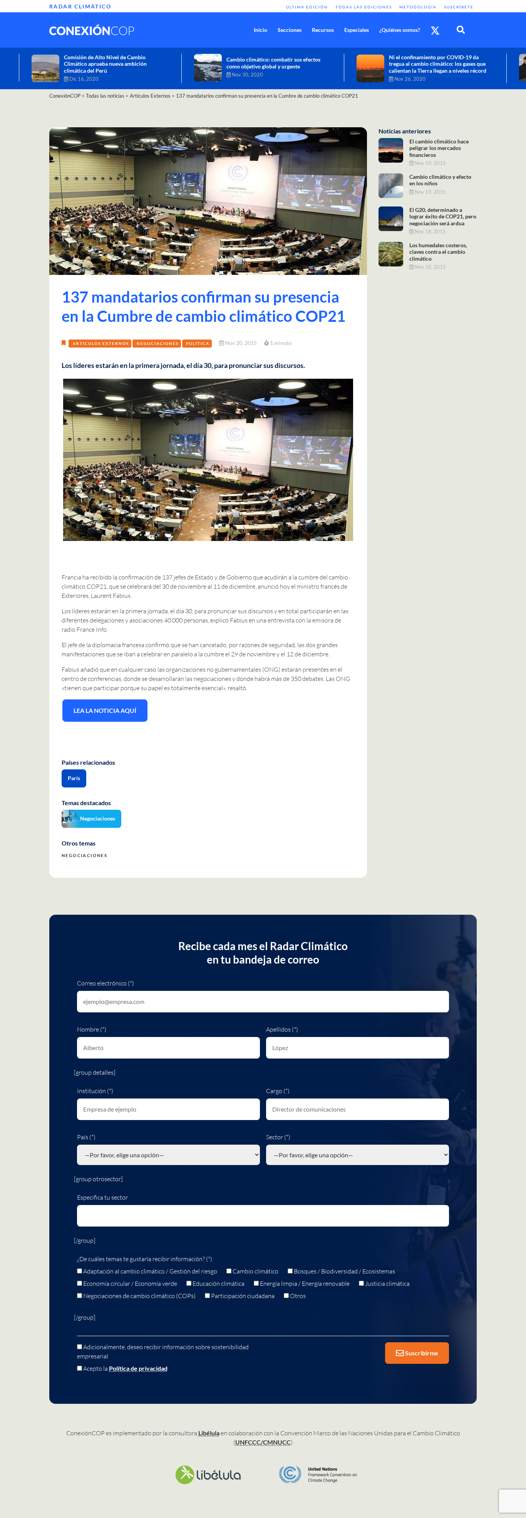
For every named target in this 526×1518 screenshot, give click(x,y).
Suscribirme (421, 1353)
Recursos (323, 30)
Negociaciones (158, 343)
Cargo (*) (278, 1091)
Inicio (260, 30)
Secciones (290, 30)
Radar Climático (80, 6)
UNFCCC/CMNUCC (263, 1442)
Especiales (356, 30)
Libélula (208, 1432)
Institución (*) (95, 1091)
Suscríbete (459, 7)
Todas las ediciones (363, 7)
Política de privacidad (138, 1368)
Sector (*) (278, 1137)
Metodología (418, 7)
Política (197, 343)
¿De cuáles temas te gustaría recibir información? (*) (144, 1259)
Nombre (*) (91, 1029)
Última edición (307, 7)
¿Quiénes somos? (399, 30)
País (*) (86, 1137)
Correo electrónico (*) (105, 983)
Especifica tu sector (102, 1197)
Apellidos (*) (282, 1029)
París (74, 778)
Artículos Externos (101, 343)
